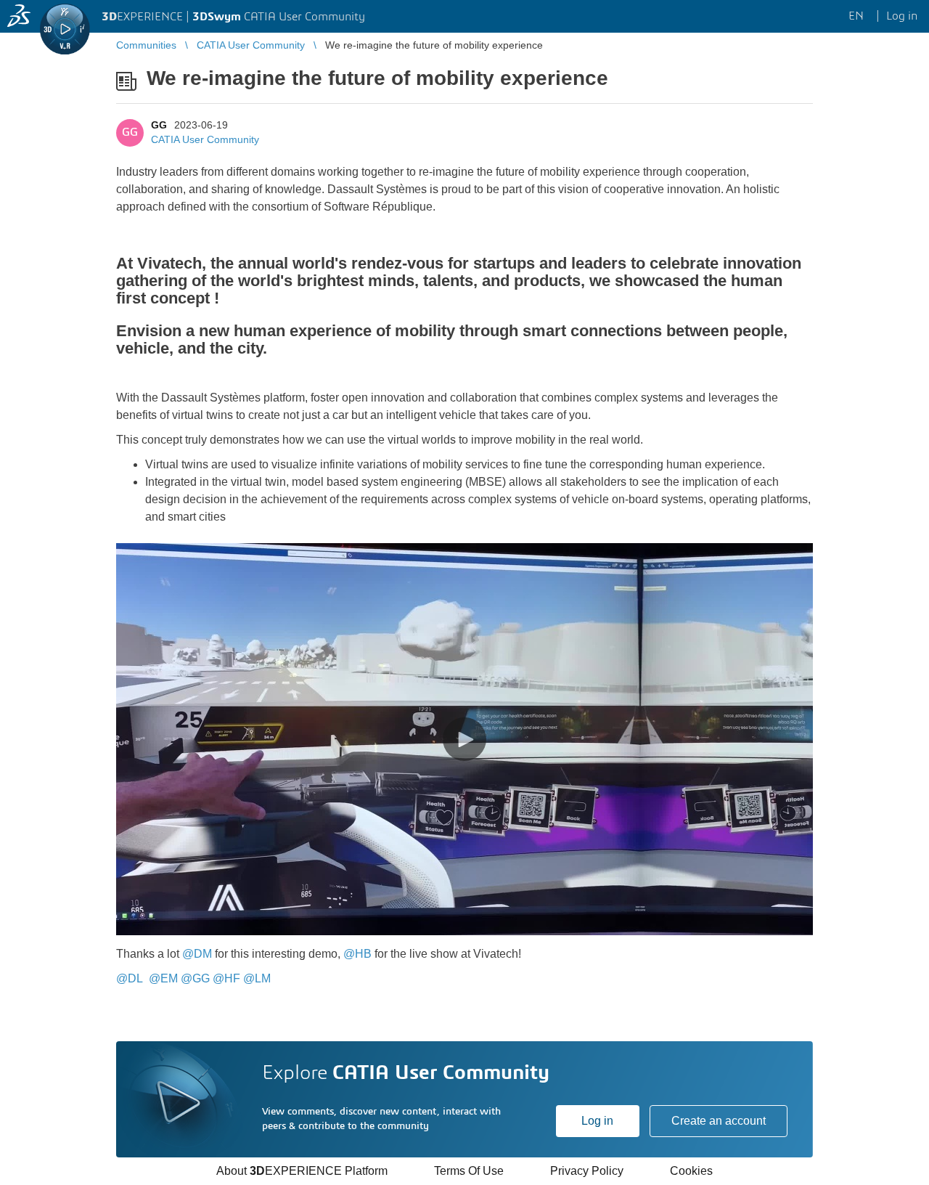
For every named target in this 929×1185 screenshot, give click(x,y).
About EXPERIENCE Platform (302, 1171)
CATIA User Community (205, 139)
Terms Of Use (469, 1171)
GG (159, 125)
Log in (597, 1121)
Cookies (691, 1171)
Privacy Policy (586, 1171)
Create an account (718, 1121)
